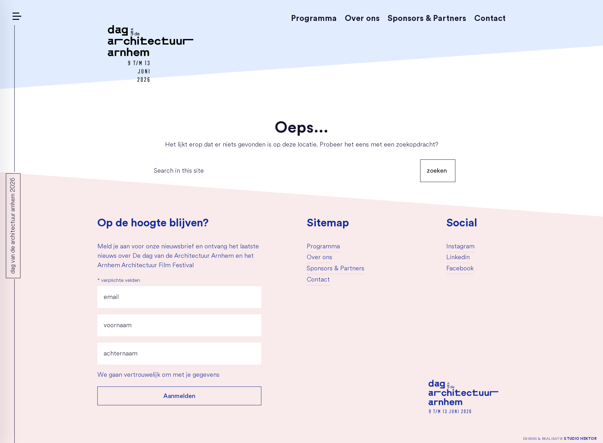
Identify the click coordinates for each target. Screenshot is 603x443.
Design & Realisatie (560, 438)
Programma (314, 18)
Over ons (362, 18)
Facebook (460, 269)
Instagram (460, 247)
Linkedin (458, 258)
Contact (490, 18)
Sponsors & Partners (427, 18)
